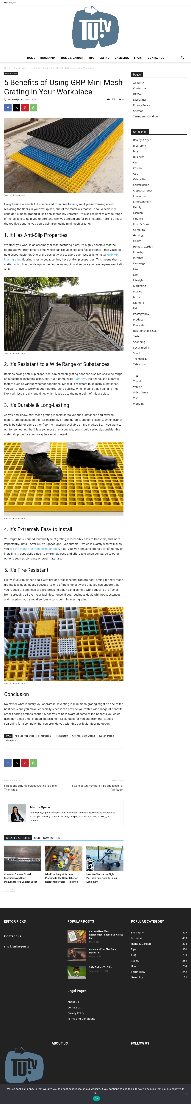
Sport (138, 57)
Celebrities (140, 179)
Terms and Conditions (147, 116)
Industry (138, 252)
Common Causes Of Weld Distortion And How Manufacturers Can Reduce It (20, 878)
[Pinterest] (25, 107)
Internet (138, 258)
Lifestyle (138, 280)
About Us (139, 83)
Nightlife (138, 302)
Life (135, 274)
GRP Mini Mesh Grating (83, 735)
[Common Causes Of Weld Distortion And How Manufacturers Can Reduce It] (22, 858)
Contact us (156, 57)
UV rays (81, 379)
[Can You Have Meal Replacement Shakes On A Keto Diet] (77, 936)
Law (135, 269)
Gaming (138, 235)
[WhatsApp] (33, 107)
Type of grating (106, 735)
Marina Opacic (14, 99)
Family (137, 207)
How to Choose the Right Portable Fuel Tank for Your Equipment (101, 878)
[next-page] (12, 889)
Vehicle (137, 387)
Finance (138, 218)
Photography (141, 314)
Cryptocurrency (142, 190)
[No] (186, 1094)
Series (137, 336)
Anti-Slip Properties (24, 735)
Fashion (138, 213)
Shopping (139, 342)
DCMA (137, 94)
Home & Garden (72, 57)
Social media (141, 347)
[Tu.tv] (95, 29)
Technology (140, 359)
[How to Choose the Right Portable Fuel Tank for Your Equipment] (104, 858)
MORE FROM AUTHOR (47, 837)
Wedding (138, 403)
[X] (16, 107)
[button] (182, 58)
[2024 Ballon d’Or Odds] (77, 972)
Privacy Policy (141, 105)
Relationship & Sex (144, 330)
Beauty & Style (142, 140)
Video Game (140, 392)
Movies (137, 291)
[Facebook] (8, 107)
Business (138, 157)
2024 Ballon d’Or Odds (100, 967)
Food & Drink (141, 224)
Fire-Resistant (61, 735)
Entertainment (142, 201)
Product (138, 319)
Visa (135, 398)
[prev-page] (6, 889)
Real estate (140, 325)
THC (135, 370)
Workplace (11, 740)
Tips (91, 57)
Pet (135, 308)
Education (139, 196)
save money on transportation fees (36, 549)
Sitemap (138, 111)
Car (135, 162)
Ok (96, 1098)
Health (137, 241)
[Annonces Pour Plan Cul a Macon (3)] (77, 954)
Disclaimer (139, 99)
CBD (135, 173)
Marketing (139, 286)
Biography (48, 57)
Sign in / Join (10, 2)
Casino (104, 57)
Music (137, 297)
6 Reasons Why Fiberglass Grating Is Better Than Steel (31, 787)
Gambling (122, 57)
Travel (137, 381)
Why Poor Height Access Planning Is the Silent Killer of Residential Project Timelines (61, 878)
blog (136, 151)
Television (139, 364)
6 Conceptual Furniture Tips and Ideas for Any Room (97, 787)
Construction (20, 68)
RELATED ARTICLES (18, 837)
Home (31, 57)
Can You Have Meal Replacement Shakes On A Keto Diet (106, 934)
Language (139, 263)
